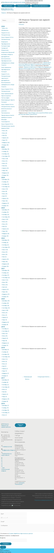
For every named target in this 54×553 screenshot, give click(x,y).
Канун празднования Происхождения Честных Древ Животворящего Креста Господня (8, 98)
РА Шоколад (16, 505)
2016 (3, 403)
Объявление (4, 30)
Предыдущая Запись (27, 377)
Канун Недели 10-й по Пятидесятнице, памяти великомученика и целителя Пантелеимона (8, 109)
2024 (3, 177)
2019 (3, 327)
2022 (3, 238)
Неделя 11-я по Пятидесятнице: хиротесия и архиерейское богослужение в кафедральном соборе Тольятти (7, 80)
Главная (3, 12)
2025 (3, 147)
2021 (3, 268)
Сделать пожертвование (41, 5)
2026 (3, 26)
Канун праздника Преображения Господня (6, 69)
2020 (3, 299)
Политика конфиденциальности (44, 500)
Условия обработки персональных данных (21, 533)
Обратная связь (20, 425)
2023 (3, 208)
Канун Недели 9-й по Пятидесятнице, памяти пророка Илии (8, 126)
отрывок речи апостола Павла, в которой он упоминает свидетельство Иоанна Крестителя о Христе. (35, 64)
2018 (3, 348)
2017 (3, 378)
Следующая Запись (44, 376)
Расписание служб (23, 5)
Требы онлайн (8, 5)
